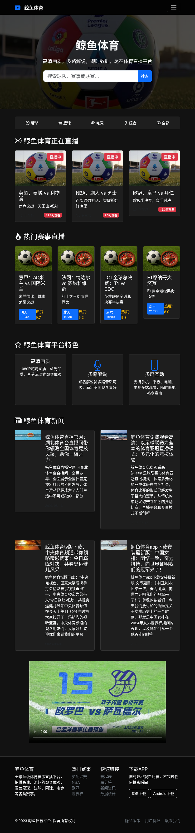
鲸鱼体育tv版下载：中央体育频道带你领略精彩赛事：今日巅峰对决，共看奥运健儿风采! (66, 558)
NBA (76, 782)
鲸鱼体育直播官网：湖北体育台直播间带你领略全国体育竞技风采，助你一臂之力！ (66, 448)
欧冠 (75, 788)
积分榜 (106, 782)
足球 (33, 123)
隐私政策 (132, 820)
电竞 (99, 123)
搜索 (145, 76)
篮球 (66, 123)
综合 (132, 123)
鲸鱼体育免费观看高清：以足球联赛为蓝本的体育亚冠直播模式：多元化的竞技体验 (152, 448)
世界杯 (77, 793)
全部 (165, 123)
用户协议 (152, 820)
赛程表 (106, 776)
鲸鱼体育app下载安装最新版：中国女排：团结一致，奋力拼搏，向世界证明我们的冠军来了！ (152, 558)
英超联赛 (79, 776)
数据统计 (108, 793)
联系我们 (172, 820)
